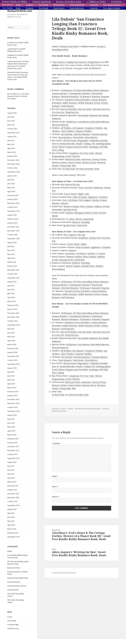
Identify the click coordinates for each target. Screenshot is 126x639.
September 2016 (13, 505)
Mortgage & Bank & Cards (86, 212)
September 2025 (13, 133)
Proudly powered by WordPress (64, 573)
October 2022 (12, 235)
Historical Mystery (60, 125)
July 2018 (10, 419)
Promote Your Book (68, 46)
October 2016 (12, 501)
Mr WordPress (12, 94)
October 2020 (12, 321)
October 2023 (12, 207)
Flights (81, 194)
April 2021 (11, 297)
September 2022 (13, 238)
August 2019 (12, 368)
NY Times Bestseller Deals (87, 169)
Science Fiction (74, 162)
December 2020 (13, 313)
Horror (93, 162)
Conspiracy (74, 153)
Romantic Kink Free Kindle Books (88, 409)
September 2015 (13, 537)
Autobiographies (103, 143)
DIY (93, 143)
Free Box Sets (58, 112)
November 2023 (13, 203)
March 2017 (11, 482)
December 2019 (13, 356)
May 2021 (11, 293)
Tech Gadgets (85, 200)
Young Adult (65, 165)
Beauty (107, 187)
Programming (58, 156)
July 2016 (10, 513)
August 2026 (12, 113)
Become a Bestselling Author (69, 1)
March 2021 (11, 301)
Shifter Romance (70, 103)
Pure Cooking (58, 150)
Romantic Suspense (100, 96)
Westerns (101, 162)
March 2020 (11, 344)
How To (55, 143)
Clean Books (78, 137)
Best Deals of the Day (70, 184)
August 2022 (12, 242)
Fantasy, (85, 162)
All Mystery (71, 121)
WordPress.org (13, 628)
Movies (79, 219)
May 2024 (11, 187)
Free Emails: (7, 8)
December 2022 (13, 227)
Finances (69, 212)
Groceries (88, 187)
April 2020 (11, 341)
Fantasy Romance (60, 93)
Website (55, 497)
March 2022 (11, 262)
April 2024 (11, 191)
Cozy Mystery (83, 121)
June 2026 (11, 121)
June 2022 (11, 250)
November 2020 (13, 317)
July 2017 (10, 466)
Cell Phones (73, 200)
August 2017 (12, 462)
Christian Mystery (99, 134)
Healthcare (98, 187)
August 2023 (12, 215)
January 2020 (12, 352)
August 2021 (12, 282)
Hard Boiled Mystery (99, 121)
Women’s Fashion (71, 206)
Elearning (85, 222)
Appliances (93, 197)
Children (98, 206)
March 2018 (11, 435)
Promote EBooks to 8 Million (14, 1)
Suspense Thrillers (83, 131)
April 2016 (11, 525)
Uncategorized (13, 590)
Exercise (76, 156)
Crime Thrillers (67, 131)
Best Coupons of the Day (74, 234)
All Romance (66, 90)
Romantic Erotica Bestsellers (77, 99)
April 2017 (11, 478)
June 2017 (11, 470)
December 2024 (13, 160)
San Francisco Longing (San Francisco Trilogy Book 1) (77, 62)
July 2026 (10, 117)
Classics (55, 165)
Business (76, 222)
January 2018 (12, 443)
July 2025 (10, 140)
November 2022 (13, 231)
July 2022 (10, 246)
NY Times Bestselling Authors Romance (90, 90)
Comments (13, 625)
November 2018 (13, 403)
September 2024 (13, 172)
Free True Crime (87, 153)
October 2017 (12, 454)
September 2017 (13, 458)
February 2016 (12, 533)
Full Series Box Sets (101, 109)
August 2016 (12, 509)
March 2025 (11, 152)
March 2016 (11, 529)
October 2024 (12, 168)
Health (79, 143)
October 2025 (12, 129)
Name (55, 476)
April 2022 (11, 258)
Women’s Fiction (59, 162)
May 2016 (11, 521)
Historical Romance (70, 96)
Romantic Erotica (13, 568)
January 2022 (12, 266)
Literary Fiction (99, 159)
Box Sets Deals (84, 109)
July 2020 (10, 329)
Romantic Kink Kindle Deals (17, 578)
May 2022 (11, 254)
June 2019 (11, 376)
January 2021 (12, 309)
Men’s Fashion (86, 206)
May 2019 (11, 380)
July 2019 (10, 372)
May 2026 (11, 125)
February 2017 (12, 486)
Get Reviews (116, 1)
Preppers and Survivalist (77, 147)
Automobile (57, 209)
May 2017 (11, 474)
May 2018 (11, 427)
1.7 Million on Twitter (96, 1)
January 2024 (12, 199)
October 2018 (12, 407)
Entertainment (58, 269)
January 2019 (12, 395)
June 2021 (11, 290)
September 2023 (13, 211)
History (98, 153)
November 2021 (13, 270)
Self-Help (103, 147)
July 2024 (10, 180)
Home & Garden (80, 197)
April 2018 (11, 431)
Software (64, 203)
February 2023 (12, 219)
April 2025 (11, 148)
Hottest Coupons (73, 266)
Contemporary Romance (80, 93)
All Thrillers (66, 128)
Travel (55, 147)
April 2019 (11, 384)
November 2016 (13, 497)
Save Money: (7, 5)
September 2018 (13, 411)
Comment (56, 444)
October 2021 (12, 274)
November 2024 (13, 164)
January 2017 (12, 490)
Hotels (74, 194)
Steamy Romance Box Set (16, 586)
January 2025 (12, 156)
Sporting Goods (70, 209)
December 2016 (13, 494)
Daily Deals (82, 225)
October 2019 (12, 360)
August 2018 (12, 415)
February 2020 (12, 348)
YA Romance (85, 96)
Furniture (103, 197)
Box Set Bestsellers (68, 109)
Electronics (70, 253)
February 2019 (12, 392)
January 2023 (12, 223)
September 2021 (13, 278)
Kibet (71, 409)
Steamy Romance (13, 582)
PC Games (70, 219)
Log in (9, 617)
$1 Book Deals (69, 169)
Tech (64, 200)
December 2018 (13, 399)
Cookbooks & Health (98, 140)
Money (62, 147)
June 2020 (11, 333)
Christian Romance (81, 134)
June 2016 (11, 517)
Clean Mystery (91, 137)
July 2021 (10, 286)
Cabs (87, 194)
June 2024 (11, 184)
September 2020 (13, 325)
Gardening (93, 147)
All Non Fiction (69, 140)
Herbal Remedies (67, 143)
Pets (54, 191)
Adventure (86, 159)
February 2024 (12, 195)
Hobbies (99, 266)
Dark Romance (67, 106)
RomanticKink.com (19, 11)
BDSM (9, 551)
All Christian (66, 134)
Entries (11, 621)
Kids (74, 165)
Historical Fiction (73, 159)
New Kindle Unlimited (88, 115)
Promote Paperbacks (41, 1)
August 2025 (12, 136)
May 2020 (11, 337)
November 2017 (13, 450)
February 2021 (12, 305)
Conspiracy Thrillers (94, 128)
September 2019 (13, 364)
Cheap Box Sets (72, 112)
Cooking (87, 143)
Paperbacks (88, 219)
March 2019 (11, 388)
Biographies (82, 140)
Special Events (69, 225)
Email (55, 486)
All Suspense (78, 128)
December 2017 (13, 446)
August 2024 (12, 176)
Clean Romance (65, 137)
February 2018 (12, 439)
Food (80, 187)
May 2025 (11, 144)
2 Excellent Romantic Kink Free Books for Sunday (18, 96)
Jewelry (106, 206)
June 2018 (11, 423)
